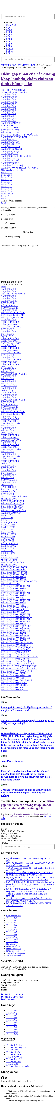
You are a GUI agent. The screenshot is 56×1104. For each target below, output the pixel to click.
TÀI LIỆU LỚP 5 (8, 111)
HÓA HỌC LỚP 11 (9, 305)
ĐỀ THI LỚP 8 (7, 383)
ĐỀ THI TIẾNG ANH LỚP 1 (13, 510)
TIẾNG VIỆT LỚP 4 (10, 348)
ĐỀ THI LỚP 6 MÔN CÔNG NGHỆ (17, 642)
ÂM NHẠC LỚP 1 (9, 489)
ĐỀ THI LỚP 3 (7, 334)
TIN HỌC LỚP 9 (8, 393)
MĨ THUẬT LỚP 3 (9, 565)
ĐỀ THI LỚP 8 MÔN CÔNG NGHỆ (17, 680)
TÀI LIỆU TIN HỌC (10, 163)
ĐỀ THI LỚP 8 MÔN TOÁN (13, 595)
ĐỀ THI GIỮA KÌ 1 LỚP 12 (13, 312)
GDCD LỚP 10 (7, 529)
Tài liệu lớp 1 (11, 918)
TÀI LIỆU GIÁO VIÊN (11, 123)
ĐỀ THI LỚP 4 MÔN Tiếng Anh (15, 628)
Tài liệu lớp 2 (11, 920)
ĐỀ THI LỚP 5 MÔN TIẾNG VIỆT (16, 638)
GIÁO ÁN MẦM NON (11, 128)
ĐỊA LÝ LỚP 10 (8, 527)
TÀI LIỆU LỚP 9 (8, 121)
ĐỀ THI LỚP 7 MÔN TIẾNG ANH (16, 586)
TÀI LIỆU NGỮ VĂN (10, 146)
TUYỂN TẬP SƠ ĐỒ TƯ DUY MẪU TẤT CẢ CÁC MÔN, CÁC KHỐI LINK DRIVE (29, 899)
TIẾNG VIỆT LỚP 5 (10, 364)
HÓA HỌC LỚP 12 (9, 543)
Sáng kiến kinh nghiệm (15, 953)
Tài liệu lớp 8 (11, 934)
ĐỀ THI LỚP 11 (8, 303)
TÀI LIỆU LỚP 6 (8, 113)
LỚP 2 (9, 30)
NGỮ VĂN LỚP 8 (9, 386)
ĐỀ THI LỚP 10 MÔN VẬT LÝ (15, 609)
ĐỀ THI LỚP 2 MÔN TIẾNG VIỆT (16, 617)
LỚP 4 (9, 34)
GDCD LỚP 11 (7, 539)
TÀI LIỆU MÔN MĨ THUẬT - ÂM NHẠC (19, 168)
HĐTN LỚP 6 (7, 520)
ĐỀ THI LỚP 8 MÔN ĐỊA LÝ (14, 682)
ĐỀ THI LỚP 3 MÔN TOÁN (13, 576)
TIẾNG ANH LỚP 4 (9, 350)
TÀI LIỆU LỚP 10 (9, 298)
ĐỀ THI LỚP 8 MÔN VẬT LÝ (14, 690)
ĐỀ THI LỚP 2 (7, 329)
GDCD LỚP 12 (7, 541)
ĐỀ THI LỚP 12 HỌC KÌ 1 (12, 315)
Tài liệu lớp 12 (12, 941)
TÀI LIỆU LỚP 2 (8, 104)
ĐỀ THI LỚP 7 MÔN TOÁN (13, 588)
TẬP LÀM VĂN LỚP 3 (11, 343)
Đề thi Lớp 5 (6, 182)
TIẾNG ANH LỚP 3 (9, 341)
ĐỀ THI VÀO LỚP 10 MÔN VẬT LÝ (17, 664)
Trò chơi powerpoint (14, 956)
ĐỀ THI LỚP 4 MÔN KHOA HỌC (16, 626)
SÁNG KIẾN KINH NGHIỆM (14, 374)
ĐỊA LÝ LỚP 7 (7, 548)
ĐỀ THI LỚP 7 (7, 378)
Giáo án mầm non (13, 916)
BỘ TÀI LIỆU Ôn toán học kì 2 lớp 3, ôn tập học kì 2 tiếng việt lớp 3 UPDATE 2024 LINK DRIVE (28, 890)
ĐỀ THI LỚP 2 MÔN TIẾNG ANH (16, 614)
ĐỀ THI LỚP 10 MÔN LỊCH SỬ (15, 607)
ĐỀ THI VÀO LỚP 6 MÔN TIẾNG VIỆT (19, 668)
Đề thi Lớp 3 (6, 177)
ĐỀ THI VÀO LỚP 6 (10, 130)
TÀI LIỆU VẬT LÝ (9, 154)
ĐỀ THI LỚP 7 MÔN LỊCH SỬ (14, 673)
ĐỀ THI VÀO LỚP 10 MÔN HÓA (16, 649)
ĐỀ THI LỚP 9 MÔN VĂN (13, 605)
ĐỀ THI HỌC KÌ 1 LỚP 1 (12, 506)
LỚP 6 (9, 39)
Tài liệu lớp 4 (11, 925)
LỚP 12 (9, 53)
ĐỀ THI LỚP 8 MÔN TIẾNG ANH (16, 593)
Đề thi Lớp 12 (7, 198)
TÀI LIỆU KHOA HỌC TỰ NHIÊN (16, 156)
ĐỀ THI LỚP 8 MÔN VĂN (13, 598)
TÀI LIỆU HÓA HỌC (10, 151)
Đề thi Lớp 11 (7, 196)
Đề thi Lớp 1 (6, 172)
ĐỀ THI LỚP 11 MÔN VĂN (13, 612)
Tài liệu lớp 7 (11, 932)
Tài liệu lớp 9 (11, 937)
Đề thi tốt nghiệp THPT (16, 951)
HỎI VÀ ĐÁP (7, 125)
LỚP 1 (9, 27)
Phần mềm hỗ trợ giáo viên (12, 170)
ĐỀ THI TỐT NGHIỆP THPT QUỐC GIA (19, 135)
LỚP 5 (9, 37)
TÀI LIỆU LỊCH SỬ (10, 142)
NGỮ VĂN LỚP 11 (9, 308)
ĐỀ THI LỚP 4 (7, 355)
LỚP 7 (9, 41)
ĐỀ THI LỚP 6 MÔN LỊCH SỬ (14, 645)
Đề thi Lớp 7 (6, 187)
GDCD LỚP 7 (7, 551)
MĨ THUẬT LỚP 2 (9, 560)
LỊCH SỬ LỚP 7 (8, 553)
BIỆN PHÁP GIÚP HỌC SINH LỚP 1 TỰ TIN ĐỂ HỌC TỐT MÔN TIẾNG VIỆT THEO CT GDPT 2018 (30, 878)
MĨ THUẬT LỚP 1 (9, 499)
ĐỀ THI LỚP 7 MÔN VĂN (13, 591)
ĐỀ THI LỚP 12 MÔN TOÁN (14, 574)
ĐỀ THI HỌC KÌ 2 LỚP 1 (12, 508)
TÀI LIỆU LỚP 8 (8, 118)
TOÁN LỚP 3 (7, 336)
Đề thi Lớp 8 (6, 189)
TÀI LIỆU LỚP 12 (9, 102)
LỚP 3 (9, 32)
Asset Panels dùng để (12, 761)
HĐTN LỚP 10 (7, 532)
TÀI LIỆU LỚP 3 (8, 106)
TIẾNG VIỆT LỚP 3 (10, 338)
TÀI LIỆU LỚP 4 (8, 109)
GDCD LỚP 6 (7, 518)
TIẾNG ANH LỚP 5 (9, 362)
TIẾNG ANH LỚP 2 (9, 324)
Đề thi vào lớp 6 (13, 946)
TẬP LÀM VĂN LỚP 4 (11, 353)
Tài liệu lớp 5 (11, 927)
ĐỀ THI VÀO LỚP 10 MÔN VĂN (16, 661)
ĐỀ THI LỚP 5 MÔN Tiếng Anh (15, 635)
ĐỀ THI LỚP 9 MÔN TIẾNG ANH (16, 600)
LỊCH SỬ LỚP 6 (8, 525)
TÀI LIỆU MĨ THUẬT (11, 161)
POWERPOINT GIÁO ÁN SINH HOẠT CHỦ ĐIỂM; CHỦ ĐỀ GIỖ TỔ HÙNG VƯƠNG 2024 (29, 873)
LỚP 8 (9, 44)
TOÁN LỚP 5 (7, 367)
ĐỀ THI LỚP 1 (7, 494)
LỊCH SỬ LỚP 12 (8, 546)
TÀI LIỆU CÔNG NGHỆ (12, 165)
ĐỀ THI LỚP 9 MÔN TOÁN (13, 602)
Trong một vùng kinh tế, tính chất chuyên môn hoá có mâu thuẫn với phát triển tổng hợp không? (26, 792)
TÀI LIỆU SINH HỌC (10, 144)
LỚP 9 (9, 46)
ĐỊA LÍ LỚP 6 (7, 515)
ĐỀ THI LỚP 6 (7, 371)
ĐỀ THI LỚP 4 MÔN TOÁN (13, 579)
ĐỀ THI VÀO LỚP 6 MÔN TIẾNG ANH (19, 666)
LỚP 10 (9, 48)
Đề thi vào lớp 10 (13, 949)
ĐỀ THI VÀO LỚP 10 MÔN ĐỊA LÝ (17, 647)
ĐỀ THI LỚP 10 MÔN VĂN (13, 569)
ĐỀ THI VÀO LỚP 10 (10, 132)
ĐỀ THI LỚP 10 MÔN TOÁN (14, 567)
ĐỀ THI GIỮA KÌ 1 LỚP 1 (12, 501)
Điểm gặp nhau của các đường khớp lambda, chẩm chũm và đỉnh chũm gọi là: (27, 805)
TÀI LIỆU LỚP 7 (8, 116)
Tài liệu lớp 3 (11, 923)
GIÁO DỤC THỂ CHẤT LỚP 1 (15, 496)
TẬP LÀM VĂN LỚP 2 (11, 327)
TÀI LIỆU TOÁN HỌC (11, 158)
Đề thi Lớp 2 (6, 175)
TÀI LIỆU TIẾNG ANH (11, 149)
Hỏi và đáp (10, 944)
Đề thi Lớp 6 (6, 184)
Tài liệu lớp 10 (12, 939)
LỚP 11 (9, 51)
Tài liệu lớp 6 (11, 930)
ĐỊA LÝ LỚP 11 (8, 536)
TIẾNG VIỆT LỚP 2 (10, 322)
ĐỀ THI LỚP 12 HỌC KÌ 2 (12, 317)
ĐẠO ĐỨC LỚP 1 (9, 492)
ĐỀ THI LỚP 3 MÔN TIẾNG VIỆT (16, 621)
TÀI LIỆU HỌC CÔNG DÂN (14, 137)
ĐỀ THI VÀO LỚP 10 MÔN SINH (16, 652)
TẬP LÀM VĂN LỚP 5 (11, 360)
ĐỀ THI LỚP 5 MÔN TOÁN (13, 640)
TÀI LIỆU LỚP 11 (9, 99)
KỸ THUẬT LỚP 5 (9, 558)
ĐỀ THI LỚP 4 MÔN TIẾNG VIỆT (16, 631)
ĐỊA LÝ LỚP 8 (7, 555)
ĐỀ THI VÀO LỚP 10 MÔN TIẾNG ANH (19, 657)
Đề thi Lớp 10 (7, 194)
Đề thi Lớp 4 (6, 179)
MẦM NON (11, 25)
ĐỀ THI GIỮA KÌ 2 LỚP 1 (12, 503)
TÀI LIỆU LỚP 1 (8, 289)
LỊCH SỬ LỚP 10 (8, 534)
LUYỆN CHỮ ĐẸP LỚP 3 (12, 562)
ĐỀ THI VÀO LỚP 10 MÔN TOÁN (16, 659)
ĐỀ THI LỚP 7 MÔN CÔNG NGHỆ (17, 671)
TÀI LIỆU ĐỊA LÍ (9, 139)
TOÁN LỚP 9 (7, 390)
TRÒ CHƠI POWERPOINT (13, 294)
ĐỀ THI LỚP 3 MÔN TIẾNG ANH (16, 619)
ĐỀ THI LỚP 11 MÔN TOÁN (14, 572)
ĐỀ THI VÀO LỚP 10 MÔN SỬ (15, 654)
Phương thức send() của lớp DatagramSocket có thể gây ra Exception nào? (26, 709)
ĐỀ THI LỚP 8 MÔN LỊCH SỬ (14, 685)
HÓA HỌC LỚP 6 (9, 522)
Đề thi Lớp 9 (6, 191)
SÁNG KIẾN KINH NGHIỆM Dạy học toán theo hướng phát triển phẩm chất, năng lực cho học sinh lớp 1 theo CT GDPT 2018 (30, 884)
